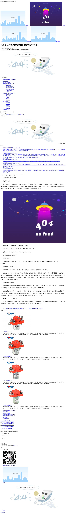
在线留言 (27, 25)
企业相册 (8, 105)
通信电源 (8, 95)
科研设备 (8, 108)
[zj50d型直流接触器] (16, 330)
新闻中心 (29, 41)
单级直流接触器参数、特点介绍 (36, 308)
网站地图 (15, 445)
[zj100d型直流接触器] (16, 355)
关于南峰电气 (6, 101)
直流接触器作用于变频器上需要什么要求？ (14, 308)
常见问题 (58, 41)
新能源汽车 (8, 94)
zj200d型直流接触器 (7, 380)
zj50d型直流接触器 (7, 331)
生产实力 (8, 106)
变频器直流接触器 (10, 87)
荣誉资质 (8, 104)
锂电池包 (8, 100)
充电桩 (7, 97)
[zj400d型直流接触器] (16, 404)
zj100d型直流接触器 (7, 356)
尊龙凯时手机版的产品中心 (9, 83)
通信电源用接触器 (10, 89)
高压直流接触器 (6, 82)
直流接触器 (5, 81)
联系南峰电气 (6, 109)
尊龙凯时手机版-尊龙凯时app (9, 79)
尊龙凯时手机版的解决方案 (9, 93)
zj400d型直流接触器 (7, 405)
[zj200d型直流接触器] (16, 379)
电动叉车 (8, 98)
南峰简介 (8, 102)
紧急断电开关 (9, 90)
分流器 (7, 91)
